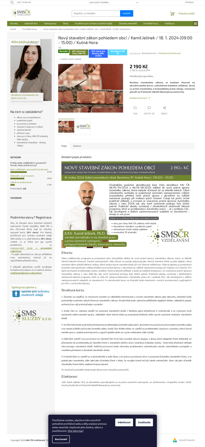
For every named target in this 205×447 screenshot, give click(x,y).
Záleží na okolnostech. (21, 182)
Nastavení (61, 439)
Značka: (71, 59)
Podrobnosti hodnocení (169, 53)
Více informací (75, 431)
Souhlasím (144, 422)
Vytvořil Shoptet (187, 440)
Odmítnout (124, 422)
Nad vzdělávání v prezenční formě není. (29, 169)
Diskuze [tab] (77, 146)
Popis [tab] (64, 146)
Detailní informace (138, 98)
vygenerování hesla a (31, 250)
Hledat (127, 13)
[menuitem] (14, 23)
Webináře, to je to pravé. (22, 176)
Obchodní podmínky (99, 2)
